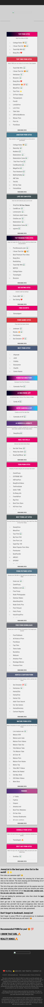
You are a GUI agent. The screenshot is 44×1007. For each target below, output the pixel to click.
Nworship (16, 148)
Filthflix (15, 361)
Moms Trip (16, 765)
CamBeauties (17, 165)
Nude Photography (19, 595)
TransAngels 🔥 (18, 840)
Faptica (15, 800)
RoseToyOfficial (18, 455)
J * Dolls (16, 797)
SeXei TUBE (17, 490)
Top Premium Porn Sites (23, 238)
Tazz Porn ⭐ (17, 91)
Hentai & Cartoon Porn (24, 675)
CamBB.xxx (17, 208)
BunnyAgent (17, 314)
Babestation (17, 155)
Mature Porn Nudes (19, 761)
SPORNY (16, 561)
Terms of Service (35, 975)
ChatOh (15, 368)
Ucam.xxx (16, 581)
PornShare (16, 125)
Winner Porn (17, 118)
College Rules (17, 271)
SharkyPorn (16, 527)
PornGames (17, 335)
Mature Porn (17, 758)
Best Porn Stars (18, 503)
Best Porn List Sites (24, 517)
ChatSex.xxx (17, 219)
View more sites (22, 130)
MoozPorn (16, 88)
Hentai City (16, 698)
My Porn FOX (17, 537)
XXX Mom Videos (18, 778)
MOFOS (15, 268)
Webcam (16, 655)
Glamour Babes (18, 598)
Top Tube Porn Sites (24, 59)
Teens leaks (17, 649)
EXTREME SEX (17, 476)
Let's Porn (16, 108)
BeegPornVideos (18, 483)
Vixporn (15, 803)
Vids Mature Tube (19, 748)
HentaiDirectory (18, 708)
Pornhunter (16, 551)
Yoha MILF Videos (19, 768)
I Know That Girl (19, 251)
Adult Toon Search (19, 702)
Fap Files (16, 645)
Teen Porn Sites (23, 464)
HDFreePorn (17, 480)
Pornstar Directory (24, 378)
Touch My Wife (18, 49)
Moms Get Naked (18, 771)
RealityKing (17, 261)
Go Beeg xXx (17, 493)
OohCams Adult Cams (20, 215)
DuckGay (16, 856)
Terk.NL (15, 182)
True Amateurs (18, 172)
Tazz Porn (16, 534)
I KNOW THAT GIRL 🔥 (11, 934)
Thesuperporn (17, 98)
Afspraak (16, 355)
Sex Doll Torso (18, 448)
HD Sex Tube (17, 185)
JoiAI (15, 358)
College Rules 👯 (19, 43)
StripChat (21, 205)
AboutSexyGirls (18, 601)
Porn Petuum (17, 608)
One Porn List (17, 541)
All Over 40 (16, 755)
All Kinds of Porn (18, 639)
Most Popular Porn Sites (21, 547)
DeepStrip (16, 433)
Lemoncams (17, 212)
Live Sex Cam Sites (24, 197)
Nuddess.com (17, 588)
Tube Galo (16, 111)
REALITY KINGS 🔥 (9, 939)
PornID (15, 101)
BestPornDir (17, 554)
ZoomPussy (17, 473)
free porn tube (28, 891)
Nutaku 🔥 (16, 332)
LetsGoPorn (17, 105)
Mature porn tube (18, 738)
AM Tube (16, 178)
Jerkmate (16, 329)
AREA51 (15, 557)
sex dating (19, 893)
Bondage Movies (18, 662)
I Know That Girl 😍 (19, 46)
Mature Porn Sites (23, 721)
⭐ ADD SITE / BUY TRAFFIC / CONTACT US (27, 971)
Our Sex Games (18, 705)
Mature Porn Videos (19, 741)
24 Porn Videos (18, 95)
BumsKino (16, 652)
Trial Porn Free (18, 162)
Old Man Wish (17, 775)
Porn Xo (15, 121)
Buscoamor (17, 365)
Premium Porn (17, 665)
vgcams (15, 229)
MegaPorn (16, 168)
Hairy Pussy (17, 611)
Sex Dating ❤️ (18, 300)
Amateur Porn (17, 659)
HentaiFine (16, 695)
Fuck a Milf (17, 296)
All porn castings (18, 820)
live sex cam (5, 893)
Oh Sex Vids (17, 813)
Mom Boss (16, 782)
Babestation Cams (19, 158)
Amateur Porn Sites (24, 135)
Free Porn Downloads (24, 625)
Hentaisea (16, 75)
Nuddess (16, 151)
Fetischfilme (17, 188)
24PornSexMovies (19, 115)
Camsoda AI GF (18, 417)
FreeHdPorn (17, 497)
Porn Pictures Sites (24, 571)
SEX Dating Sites (23, 288)
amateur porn (38, 891)
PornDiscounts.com (19, 248)
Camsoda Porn (18, 387)
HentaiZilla (16, 691)
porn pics (13, 893)
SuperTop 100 (17, 544)
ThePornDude (17, 486)
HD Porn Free (17, 507)
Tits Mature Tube (18, 751)
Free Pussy (16, 591)
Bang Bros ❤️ (17, 53)
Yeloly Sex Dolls (18, 452)
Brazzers (16, 78)
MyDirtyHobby (17, 175)
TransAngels (17, 275)
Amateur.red (17, 807)
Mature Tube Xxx (18, 745)
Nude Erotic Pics (18, 605)
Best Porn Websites (19, 810)
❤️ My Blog (7, 971)
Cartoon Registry (18, 712)
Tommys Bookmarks (19, 817)
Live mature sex (18, 731)
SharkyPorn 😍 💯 (19, 85)
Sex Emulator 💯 (18, 339)
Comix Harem (17, 371)
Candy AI (16, 402)
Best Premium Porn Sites (21, 255)
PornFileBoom (17, 635)
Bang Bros (16, 258)
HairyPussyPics (18, 615)
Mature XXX (17, 735)
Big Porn (16, 500)
